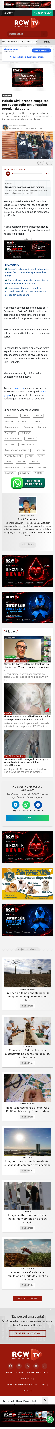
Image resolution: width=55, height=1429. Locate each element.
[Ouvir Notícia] (8, 173)
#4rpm (29, 427)
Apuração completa (40, 50)
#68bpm (31, 439)
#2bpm (43, 427)
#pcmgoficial (29, 444)
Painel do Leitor (37, 1372)
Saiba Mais (27, 544)
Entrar (9, 13)
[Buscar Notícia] (44, 34)
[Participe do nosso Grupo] (27, 484)
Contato (27, 1391)
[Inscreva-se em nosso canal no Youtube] (36, 1366)
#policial (12, 416)
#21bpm (11, 444)
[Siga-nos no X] (27, 1366)
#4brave (26, 433)
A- (41, 163)
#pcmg (37, 421)
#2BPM (43, 467)
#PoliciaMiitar (14, 456)
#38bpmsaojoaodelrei (18, 450)
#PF (42, 456)
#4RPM (29, 467)
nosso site (19, 388)
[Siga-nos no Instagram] (19, 1366)
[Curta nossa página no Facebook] (10, 1366)
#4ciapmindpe (14, 439)
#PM (31, 456)
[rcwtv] (27, 77)
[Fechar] (45, 1400)
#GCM (22, 462)
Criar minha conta (26, 1333)
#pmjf (39, 416)
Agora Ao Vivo (44, 13)
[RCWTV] (27, 4)
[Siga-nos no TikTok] (44, 1366)
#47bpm (11, 433)
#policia (40, 450)
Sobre (20, 1372)
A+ (49, 163)
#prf (26, 416)
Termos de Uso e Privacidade (23, 1385)
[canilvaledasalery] (27, 884)
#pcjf (10, 421)
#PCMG (35, 462)
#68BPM (25, 473)
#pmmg (23, 421)
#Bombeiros (13, 467)
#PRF (9, 462)
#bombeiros (13, 427)
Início (10, 1372)
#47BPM (11, 473)
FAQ (45, 1385)
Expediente (26, 1379)
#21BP (39, 473)
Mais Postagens (27, 1298)
